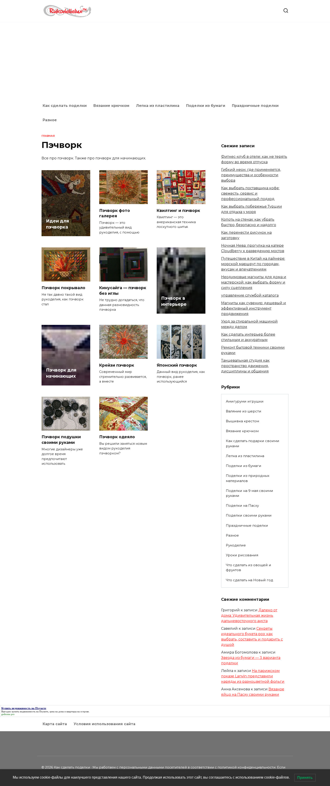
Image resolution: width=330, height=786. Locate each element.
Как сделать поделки (65, 105)
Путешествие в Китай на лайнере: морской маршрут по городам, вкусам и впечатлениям (253, 263)
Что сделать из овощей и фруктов (248, 567)
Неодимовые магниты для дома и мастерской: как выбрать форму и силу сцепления (253, 282)
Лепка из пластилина (157, 105)
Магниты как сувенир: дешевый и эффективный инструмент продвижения (253, 308)
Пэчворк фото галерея (114, 213)
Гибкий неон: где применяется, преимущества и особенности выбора (251, 175)
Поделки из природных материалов (247, 478)
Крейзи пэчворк (116, 365)
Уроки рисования (242, 555)
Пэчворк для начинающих (61, 373)
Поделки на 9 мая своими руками (249, 493)
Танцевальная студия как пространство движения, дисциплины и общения (245, 365)
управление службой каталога (250, 295)
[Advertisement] (165, 60)
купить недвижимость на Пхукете (30, 711)
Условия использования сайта (104, 724)
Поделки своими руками (249, 515)
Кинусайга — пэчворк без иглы (122, 290)
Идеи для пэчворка (57, 224)
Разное (50, 120)
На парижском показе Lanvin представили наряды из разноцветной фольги (252, 676)
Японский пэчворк (177, 365)
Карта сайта (55, 724)
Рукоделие (236, 545)
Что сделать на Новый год (249, 580)
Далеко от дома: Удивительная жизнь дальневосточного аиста (249, 615)
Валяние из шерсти (243, 411)
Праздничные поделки (255, 105)
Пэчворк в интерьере (174, 301)
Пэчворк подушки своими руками (61, 439)
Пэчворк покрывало (63, 287)
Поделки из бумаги (205, 105)
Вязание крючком (111, 105)
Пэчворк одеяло (117, 436)
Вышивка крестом (242, 421)
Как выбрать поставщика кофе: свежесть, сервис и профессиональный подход (250, 193)
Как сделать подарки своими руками (252, 443)
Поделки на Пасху (242, 505)
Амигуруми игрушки (245, 401)
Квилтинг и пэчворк (178, 210)
